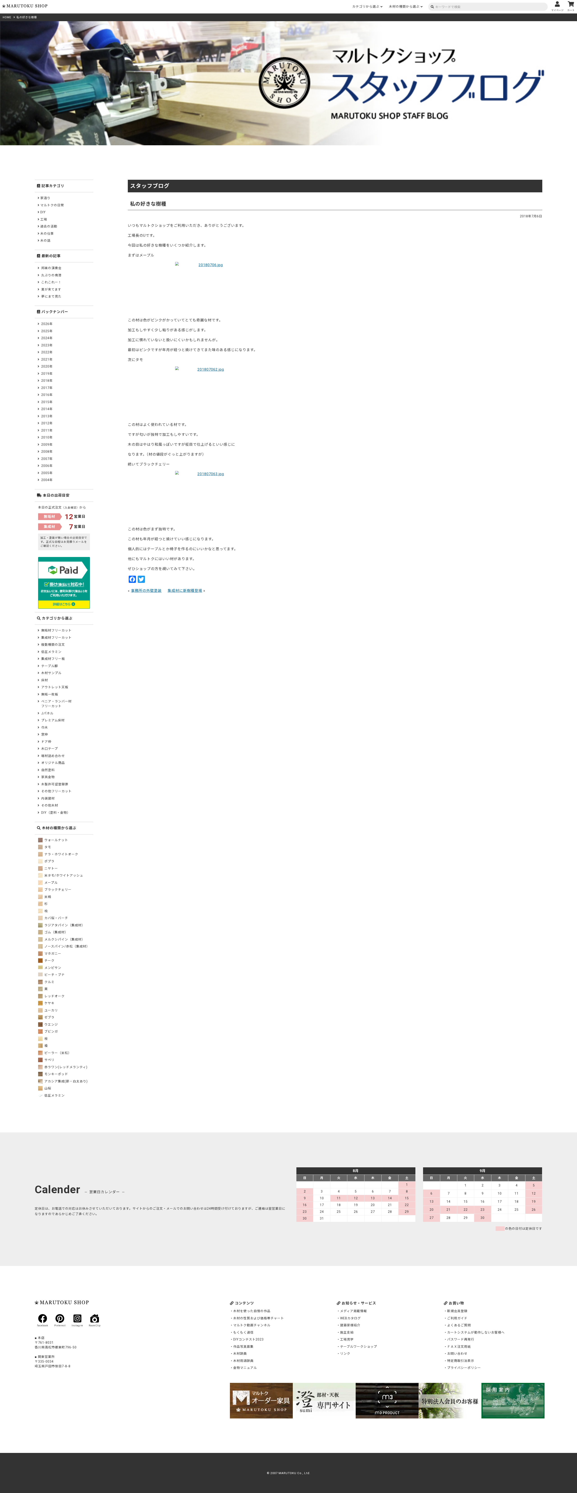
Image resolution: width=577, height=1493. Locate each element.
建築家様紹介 (350, 1325)
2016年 (47, 395)
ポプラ (49, 861)
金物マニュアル (245, 1368)
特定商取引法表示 (460, 1361)
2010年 (47, 437)
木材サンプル (51, 673)
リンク (345, 1353)
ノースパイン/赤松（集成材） (67, 946)
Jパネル (47, 713)
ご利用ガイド (457, 1318)
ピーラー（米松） (57, 1053)
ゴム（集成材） (56, 932)
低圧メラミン (51, 652)
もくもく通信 (243, 1332)
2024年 (47, 338)
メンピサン (52, 968)
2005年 (47, 473)
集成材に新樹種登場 (185, 591)
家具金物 (48, 777)
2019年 (47, 373)
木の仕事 (47, 233)
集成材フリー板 (53, 659)
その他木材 (49, 805)
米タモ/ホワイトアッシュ (63, 875)
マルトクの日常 (52, 205)
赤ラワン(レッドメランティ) (65, 1067)
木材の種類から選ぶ (404, 6)
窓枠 (44, 734)
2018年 (47, 380)
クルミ (49, 982)
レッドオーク (54, 996)
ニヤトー (51, 868)
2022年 (47, 352)
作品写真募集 (243, 1346)
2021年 (47, 359)
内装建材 (48, 798)
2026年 (47, 324)
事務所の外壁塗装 (146, 591)
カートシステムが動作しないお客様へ (476, 1332)
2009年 (47, 444)
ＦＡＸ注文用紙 (459, 1346)
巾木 (44, 727)
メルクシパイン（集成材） (64, 939)
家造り (45, 198)
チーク (49, 960)
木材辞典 (240, 1353)
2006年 (47, 466)
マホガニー (52, 953)
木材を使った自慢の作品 (251, 1311)
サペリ (49, 1060)
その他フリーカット (56, 791)
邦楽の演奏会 (51, 268)
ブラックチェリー (57, 889)
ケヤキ (49, 1003)
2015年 (47, 402)
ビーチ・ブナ (54, 975)
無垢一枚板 (49, 694)
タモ (47, 847)
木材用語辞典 (243, 1361)
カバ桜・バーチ (56, 918)
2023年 (47, 345)
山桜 (47, 1088)
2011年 (47, 430)
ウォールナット (56, 840)
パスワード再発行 (460, 1339)
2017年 (47, 388)
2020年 (47, 366)
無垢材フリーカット (56, 630)
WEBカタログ (350, 1318)
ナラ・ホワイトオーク (61, 854)
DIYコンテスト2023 (248, 1339)
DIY (43, 212)
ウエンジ (51, 1024)
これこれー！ (51, 282)
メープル (51, 882)
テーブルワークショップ (358, 1346)
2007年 (47, 459)
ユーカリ (51, 1010)
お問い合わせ (457, 1353)
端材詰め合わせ (53, 756)
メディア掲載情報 (353, 1311)
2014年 (47, 409)
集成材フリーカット (56, 637)
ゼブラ (49, 1017)
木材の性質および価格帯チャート (258, 1318)
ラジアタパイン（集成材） (64, 925)
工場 (43, 219)
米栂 (47, 897)
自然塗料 (48, 770)
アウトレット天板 (54, 687)
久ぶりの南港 (51, 275)
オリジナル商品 (53, 763)
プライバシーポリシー (464, 1368)
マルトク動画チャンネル (251, 1325)
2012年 (47, 423)
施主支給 (347, 1332)
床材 (44, 680)
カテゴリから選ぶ (365, 6)
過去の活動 (48, 226)
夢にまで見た (51, 296)
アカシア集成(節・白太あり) (66, 1081)
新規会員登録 (457, 1311)
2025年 (47, 331)
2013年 (47, 416)
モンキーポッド (56, 1074)
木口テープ (49, 748)
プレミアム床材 (53, 720)
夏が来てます (51, 289)
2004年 (47, 480)
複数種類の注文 (53, 644)
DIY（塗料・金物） (55, 812)
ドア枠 (46, 741)
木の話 (45, 240)
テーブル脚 (49, 666)
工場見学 (347, 1339)
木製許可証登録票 (54, 784)
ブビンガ (51, 1031)
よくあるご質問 (459, 1325)
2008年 (47, 451)
